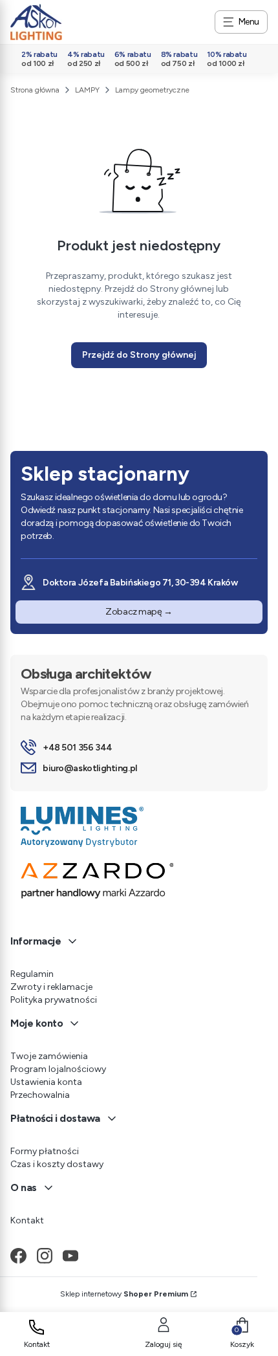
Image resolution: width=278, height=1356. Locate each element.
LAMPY (87, 89)
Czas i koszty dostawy (56, 1164)
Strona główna (34, 89)
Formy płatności (44, 1151)
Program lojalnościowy (58, 1069)
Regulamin (32, 973)
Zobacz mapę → (139, 611)
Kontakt (27, 1220)
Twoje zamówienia (49, 1056)
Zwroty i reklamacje (51, 986)
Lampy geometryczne (152, 89)
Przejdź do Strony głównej (139, 354)
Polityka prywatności (53, 999)
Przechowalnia (40, 1094)
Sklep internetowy (124, 1293)
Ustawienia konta (46, 1082)
